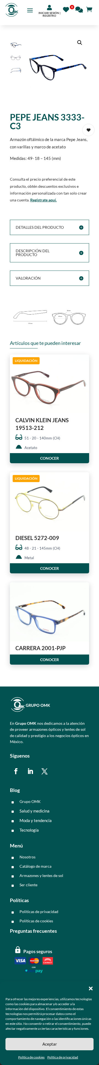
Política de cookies (31, 1057)
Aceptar (49, 1043)
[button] (91, 988)
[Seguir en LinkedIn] (30, 771)
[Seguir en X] (44, 771)
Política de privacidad (62, 1057)
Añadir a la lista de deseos (88, 130)
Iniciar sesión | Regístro (49, 14)
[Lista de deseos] (67, 8)
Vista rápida (83, 363)
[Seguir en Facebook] (16, 771)
